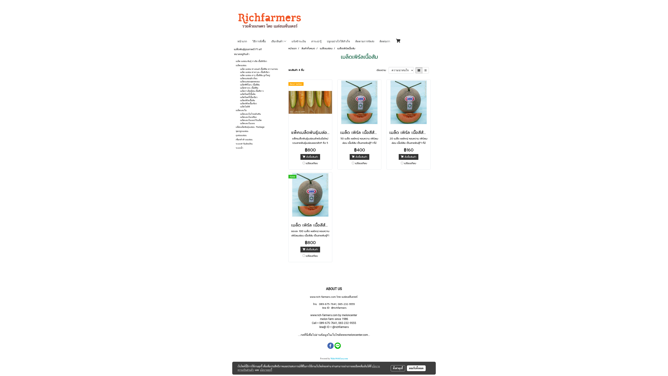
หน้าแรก (242, 41)
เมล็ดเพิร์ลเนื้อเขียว (248, 103)
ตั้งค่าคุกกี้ (398, 368)
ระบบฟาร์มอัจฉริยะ (244, 144)
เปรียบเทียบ (312, 163)
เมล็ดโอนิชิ (245, 106)
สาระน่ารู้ (316, 41)
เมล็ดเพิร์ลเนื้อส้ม (247, 100)
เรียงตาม (383, 70)
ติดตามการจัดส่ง (364, 41)
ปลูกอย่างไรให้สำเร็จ (338, 41)
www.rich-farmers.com (323, 297)
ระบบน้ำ (239, 148)
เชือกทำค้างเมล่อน (244, 139)
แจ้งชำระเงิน (299, 41)
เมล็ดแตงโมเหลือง (248, 117)
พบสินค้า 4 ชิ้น (296, 70)
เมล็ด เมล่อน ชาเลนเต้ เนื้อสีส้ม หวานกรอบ (259, 69)
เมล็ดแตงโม (241, 110)
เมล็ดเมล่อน (241, 65)
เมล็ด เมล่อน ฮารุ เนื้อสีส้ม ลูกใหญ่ (255, 75)
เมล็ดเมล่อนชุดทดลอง (250, 81)
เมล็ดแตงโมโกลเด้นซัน (250, 114)
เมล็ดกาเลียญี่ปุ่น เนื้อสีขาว (252, 91)
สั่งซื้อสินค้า (311, 157)
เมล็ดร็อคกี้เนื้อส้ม (248, 94)
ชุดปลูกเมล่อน (242, 131)
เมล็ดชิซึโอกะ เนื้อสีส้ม (250, 85)
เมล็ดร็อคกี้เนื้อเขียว (248, 97)
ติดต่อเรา (385, 41)
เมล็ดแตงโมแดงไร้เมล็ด (251, 120)
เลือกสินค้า (277, 41)
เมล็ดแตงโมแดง (247, 123)
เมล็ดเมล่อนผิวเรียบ (248, 78)
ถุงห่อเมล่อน (241, 135)
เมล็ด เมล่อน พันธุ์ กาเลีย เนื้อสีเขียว (251, 61)
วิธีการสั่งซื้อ (259, 41)
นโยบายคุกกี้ (266, 369)
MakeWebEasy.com (339, 358)
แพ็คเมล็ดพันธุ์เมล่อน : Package (250, 127)
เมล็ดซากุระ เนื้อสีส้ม (249, 88)
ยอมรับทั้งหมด (416, 368)
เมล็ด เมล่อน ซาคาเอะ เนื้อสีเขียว (254, 72)
